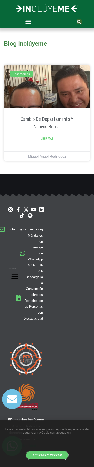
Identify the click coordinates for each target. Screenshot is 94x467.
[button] (28, 21)
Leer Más (47, 138)
